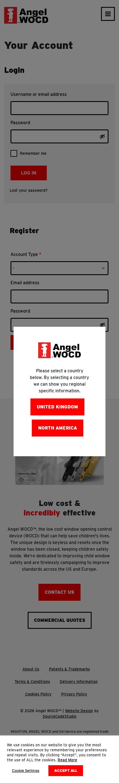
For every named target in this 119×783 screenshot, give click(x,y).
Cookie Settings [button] (25, 770)
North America (57, 428)
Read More (67, 760)
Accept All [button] (65, 770)
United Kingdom (57, 407)
